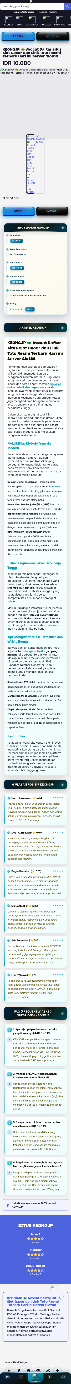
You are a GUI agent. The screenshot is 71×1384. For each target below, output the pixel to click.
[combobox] (32, 6)
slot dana (55, 486)
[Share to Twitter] (9, 1370)
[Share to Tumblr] (57, 1370)
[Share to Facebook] (19, 1370)
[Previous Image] (3, 103)
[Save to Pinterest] (38, 1370)
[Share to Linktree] (28, 1370)
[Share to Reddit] (48, 1370)
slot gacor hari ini (34, 651)
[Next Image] (68, 103)
